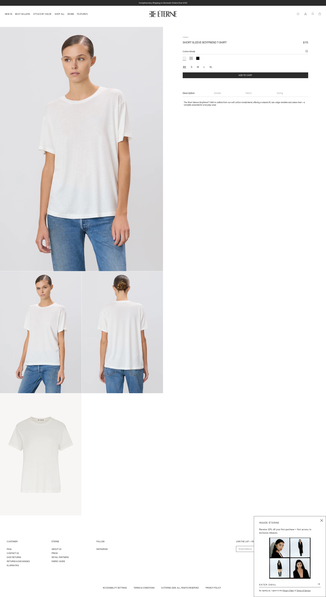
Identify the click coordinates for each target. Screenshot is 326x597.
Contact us (13, 553)
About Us (56, 549)
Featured (82, 14)
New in (8, 14)
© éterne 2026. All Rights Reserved (180, 587)
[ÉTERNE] (163, 13)
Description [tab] (189, 93)
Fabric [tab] (249, 93)
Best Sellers (22, 14)
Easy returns (14, 557)
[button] (306, 51)
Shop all (60, 14)
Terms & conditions (144, 587)
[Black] (198, 58)
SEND (317, 584)
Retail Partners (60, 557)
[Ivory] (184, 58)
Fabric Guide (58, 561)
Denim (70, 14)
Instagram (102, 549)
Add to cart (245, 75)
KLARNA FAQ (13, 565)
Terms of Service (303, 591)
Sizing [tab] (280, 93)
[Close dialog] (322, 520)
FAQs (9, 549)
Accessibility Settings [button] (115, 587)
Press (55, 553)
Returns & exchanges (18, 561)
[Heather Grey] (191, 58)
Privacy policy (213, 587)
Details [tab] (217, 93)
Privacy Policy (288, 591)
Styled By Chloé (42, 14)
